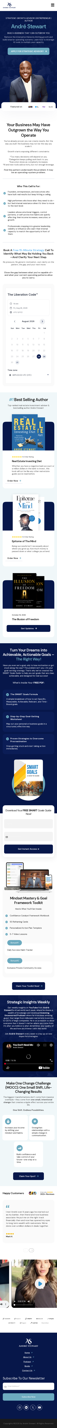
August (25, 321)
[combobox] (29, 375)
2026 (31, 321)
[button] (52, 5)
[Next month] (42, 321)
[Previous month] (14, 321)
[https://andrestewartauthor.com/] (9, 5)
